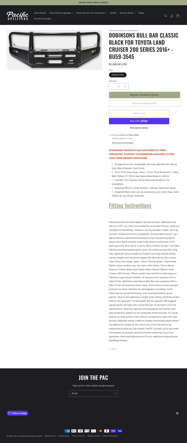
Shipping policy (93, 436)
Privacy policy (63, 436)
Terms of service (78, 436)
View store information (122, 143)
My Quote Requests (144, 103)
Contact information (110, 436)
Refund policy (50, 436)
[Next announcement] (179, 2)
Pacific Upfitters (20, 436)
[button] (61, 13)
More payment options (139, 128)
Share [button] (114, 349)
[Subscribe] (115, 393)
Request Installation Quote (144, 95)
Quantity (112, 81)
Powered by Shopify (34, 436)
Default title (118, 75)
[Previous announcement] (8, 2)
